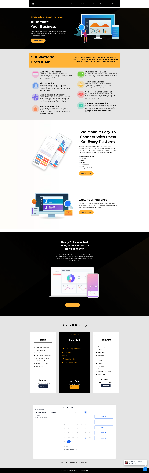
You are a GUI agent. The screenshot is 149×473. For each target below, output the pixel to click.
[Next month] (85, 412)
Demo (114, 4)
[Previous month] (69, 412)
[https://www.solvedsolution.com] (33, 4)
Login (92, 4)
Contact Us (103, 4)
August (76, 412)
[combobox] (77, 449)
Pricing (73, 4)
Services (83, 4)
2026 (79, 412)
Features (63, 4)
